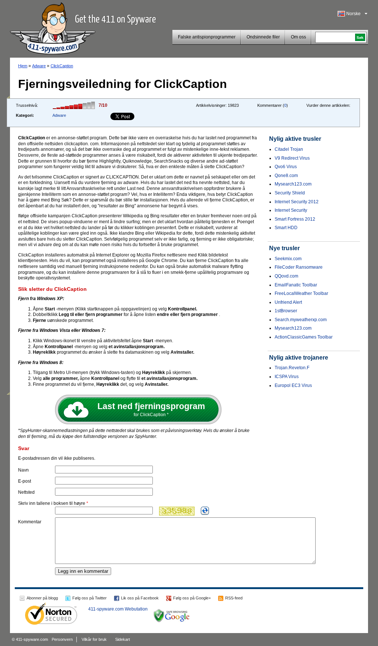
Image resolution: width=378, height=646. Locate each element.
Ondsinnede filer (263, 37)
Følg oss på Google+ (192, 598)
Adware (39, 66)
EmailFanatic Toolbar (296, 285)
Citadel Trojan (289, 149)
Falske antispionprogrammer (207, 37)
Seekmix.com (288, 258)
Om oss (298, 37)
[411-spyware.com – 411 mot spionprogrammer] (52, 27)
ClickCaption (62, 66)
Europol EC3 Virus (293, 385)
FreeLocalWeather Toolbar (301, 293)
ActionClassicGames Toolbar (304, 337)
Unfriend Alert (288, 302)
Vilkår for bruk (94, 639)
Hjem (22, 66)
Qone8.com (286, 175)
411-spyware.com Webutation (118, 609)
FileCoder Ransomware (299, 267)
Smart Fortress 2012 (295, 219)
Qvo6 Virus (286, 166)
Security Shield (290, 193)
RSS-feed (234, 598)
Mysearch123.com (293, 184)
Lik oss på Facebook (140, 598)
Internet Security (291, 210)
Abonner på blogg (42, 598)
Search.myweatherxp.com (301, 319)
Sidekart (122, 639)
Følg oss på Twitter (89, 598)
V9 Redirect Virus (292, 158)
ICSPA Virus (287, 376)
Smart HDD (286, 227)
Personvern (62, 639)
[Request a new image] (205, 511)
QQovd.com (286, 276)
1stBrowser (286, 310)
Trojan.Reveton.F (292, 367)
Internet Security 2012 (297, 201)
